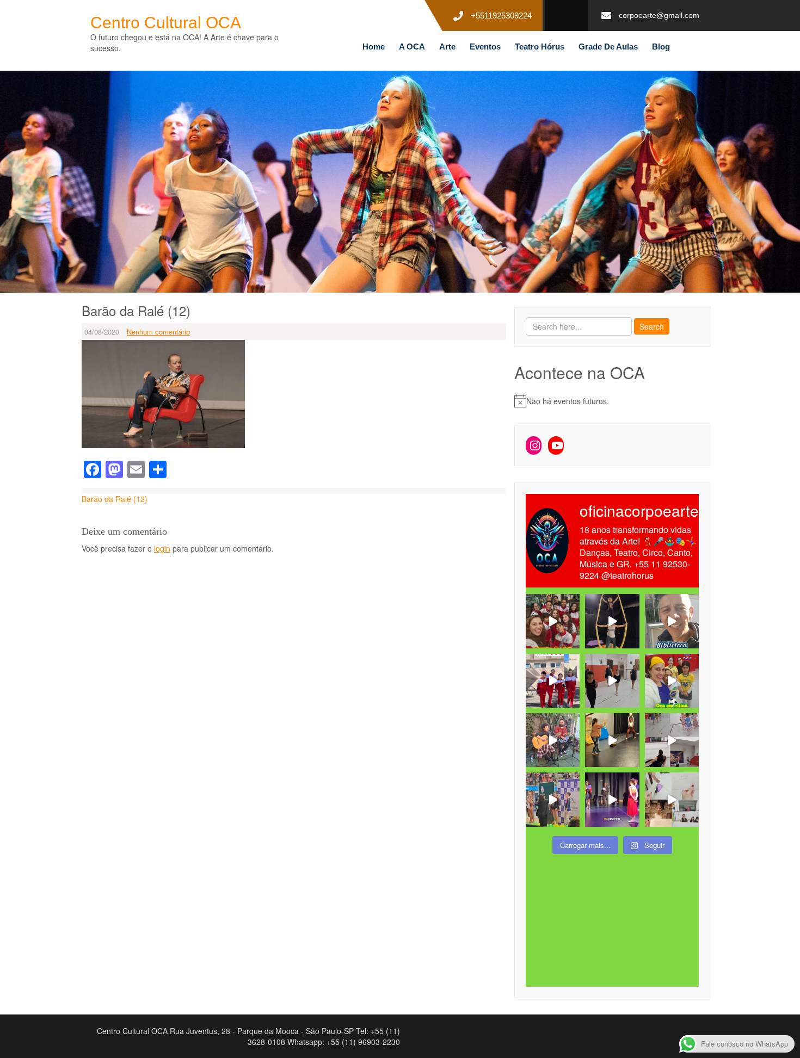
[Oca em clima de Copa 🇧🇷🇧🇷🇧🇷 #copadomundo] (672, 681)
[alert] (612, 400)
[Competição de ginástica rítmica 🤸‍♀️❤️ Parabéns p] (553, 799)
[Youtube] (556, 445)
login (162, 548)
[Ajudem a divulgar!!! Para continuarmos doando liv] (672, 621)
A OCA (412, 46)
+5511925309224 (501, 15)
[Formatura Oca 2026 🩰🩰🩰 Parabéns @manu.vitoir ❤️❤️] (612, 799)
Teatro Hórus (539, 46)
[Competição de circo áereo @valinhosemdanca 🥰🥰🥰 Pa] (553, 681)
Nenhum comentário (158, 331)
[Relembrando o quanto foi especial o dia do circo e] (612, 740)
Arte (447, 46)
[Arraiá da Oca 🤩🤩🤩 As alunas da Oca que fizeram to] (553, 740)
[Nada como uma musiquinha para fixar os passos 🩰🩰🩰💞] (612, 681)
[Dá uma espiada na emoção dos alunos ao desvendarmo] (672, 799)
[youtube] (562, 16)
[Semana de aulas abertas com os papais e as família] (612, 621)
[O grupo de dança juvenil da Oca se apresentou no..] (553, 621)
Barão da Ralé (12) (114, 498)
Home (373, 46)
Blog (661, 46)
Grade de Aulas (608, 46)
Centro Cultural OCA (165, 23)
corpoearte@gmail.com (659, 15)
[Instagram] (533, 445)
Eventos (485, 46)
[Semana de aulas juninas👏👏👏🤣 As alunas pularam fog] (672, 740)
